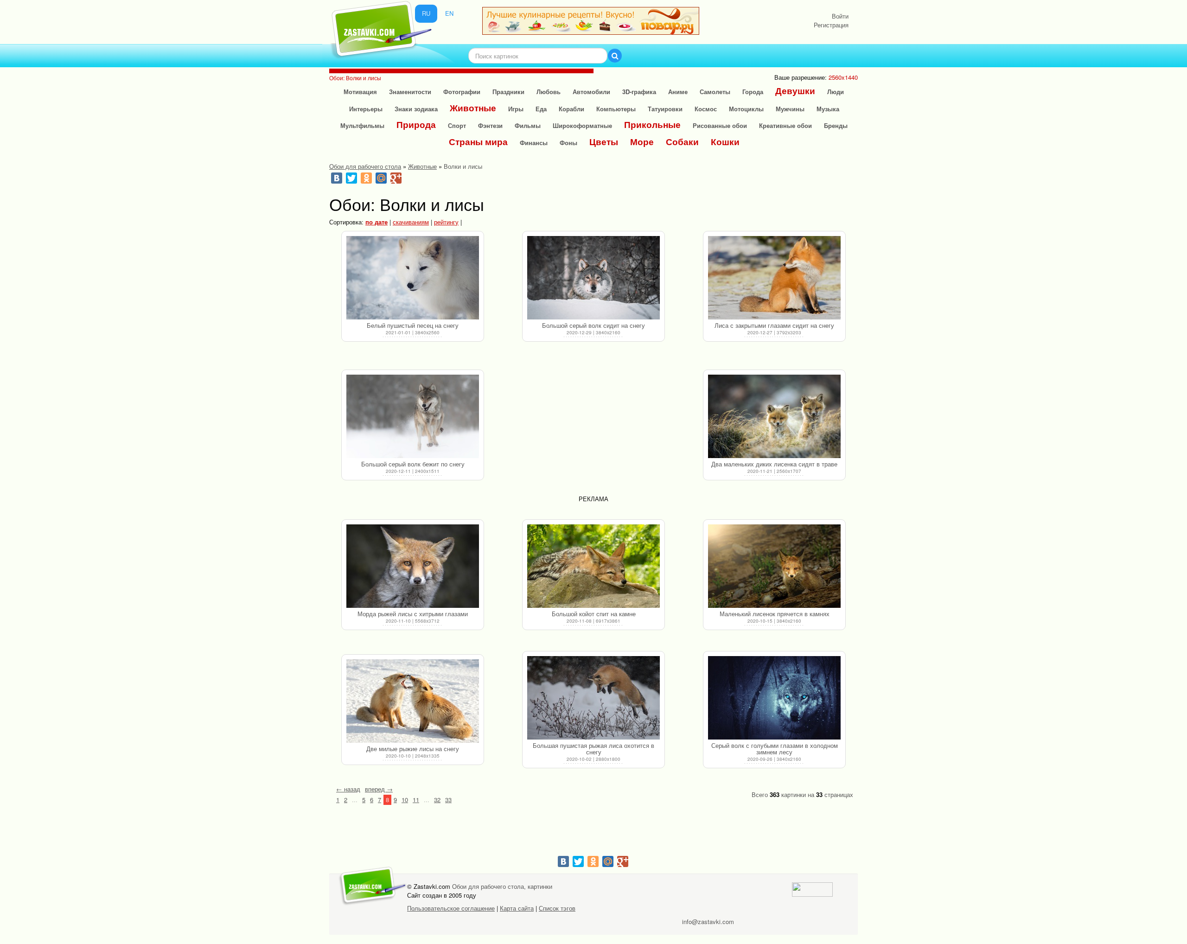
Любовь (548, 91)
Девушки (795, 90)
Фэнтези (490, 125)
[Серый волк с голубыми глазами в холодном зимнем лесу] (774, 698)
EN (449, 13)
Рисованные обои (720, 125)
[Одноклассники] (366, 178)
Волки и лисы (463, 166)
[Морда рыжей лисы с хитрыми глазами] (412, 566)
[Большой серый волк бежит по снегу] (412, 416)
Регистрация (831, 24)
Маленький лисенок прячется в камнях (775, 613)
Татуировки (665, 108)
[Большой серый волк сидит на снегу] (593, 277)
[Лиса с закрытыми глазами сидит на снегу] (774, 277)
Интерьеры (366, 108)
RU (426, 13)
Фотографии (461, 91)
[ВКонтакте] (336, 178)
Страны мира (478, 141)
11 (416, 799)
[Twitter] (351, 178)
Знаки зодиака (416, 108)
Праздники (508, 91)
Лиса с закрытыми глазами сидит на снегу (774, 325)
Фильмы (528, 125)
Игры (515, 108)
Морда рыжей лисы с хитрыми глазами (412, 613)
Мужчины (790, 108)
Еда (541, 108)
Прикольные (652, 124)
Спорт (457, 125)
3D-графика (639, 91)
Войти (840, 16)
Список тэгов (557, 908)
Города (752, 91)
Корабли (571, 108)
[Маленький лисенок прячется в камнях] (774, 566)
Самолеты (715, 91)
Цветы (603, 141)
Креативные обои (785, 125)
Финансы (534, 142)
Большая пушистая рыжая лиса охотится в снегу (593, 748)
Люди (835, 91)
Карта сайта (517, 908)
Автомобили (591, 91)
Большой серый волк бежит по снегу (413, 463)
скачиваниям (411, 221)
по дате (376, 221)
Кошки (725, 141)
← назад (348, 789)
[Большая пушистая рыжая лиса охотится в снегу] (593, 698)
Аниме (678, 91)
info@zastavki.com (708, 921)
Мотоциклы (746, 108)
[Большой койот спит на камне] (593, 566)
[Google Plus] (396, 178)
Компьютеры (616, 108)
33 (448, 799)
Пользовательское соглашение (451, 908)
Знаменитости (410, 91)
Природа (416, 124)
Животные (473, 108)
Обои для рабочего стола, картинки (502, 886)
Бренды (836, 125)
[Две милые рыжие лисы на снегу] (412, 701)
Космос (706, 108)
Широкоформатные (582, 125)
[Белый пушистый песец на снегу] (412, 277)
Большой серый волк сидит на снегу (593, 325)
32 (437, 799)
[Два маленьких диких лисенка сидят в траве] (774, 416)
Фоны (568, 142)
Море (642, 141)
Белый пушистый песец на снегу (413, 325)
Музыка (828, 108)
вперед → (379, 789)
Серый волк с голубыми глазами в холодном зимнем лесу (774, 748)
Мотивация (360, 91)
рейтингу (446, 221)
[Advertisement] (593, 427)
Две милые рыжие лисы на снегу (412, 748)
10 (405, 799)
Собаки (682, 141)
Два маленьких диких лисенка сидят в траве (774, 463)
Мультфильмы (362, 125)
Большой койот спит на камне (594, 613)
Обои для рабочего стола (365, 166)
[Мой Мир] (381, 178)
